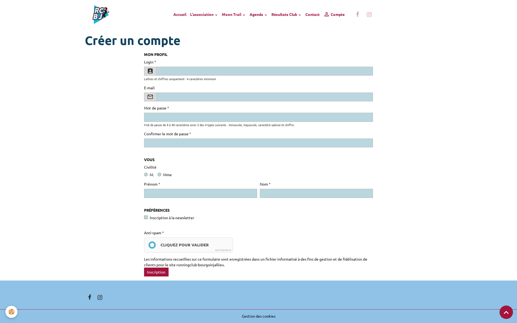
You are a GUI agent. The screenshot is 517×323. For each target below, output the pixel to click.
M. (152, 174)
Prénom (151, 184)
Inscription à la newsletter (172, 217)
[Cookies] (11, 312)
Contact (312, 14)
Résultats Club (284, 14)
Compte (337, 14)
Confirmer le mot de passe (166, 133)
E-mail (149, 87)
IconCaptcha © (223, 250)
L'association (202, 14)
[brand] (102, 14)
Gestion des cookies (258, 316)
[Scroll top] (506, 312)
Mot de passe (155, 107)
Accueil (179, 14)
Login (148, 61)
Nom (264, 184)
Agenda (257, 14)
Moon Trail (232, 14)
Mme (167, 174)
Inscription (156, 271)
